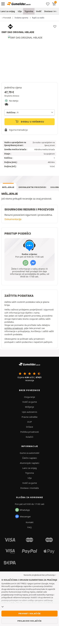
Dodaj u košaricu (32, 121)
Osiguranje (29, 396)
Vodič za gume (29, 401)
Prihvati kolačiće (29, 613)
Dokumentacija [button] (12, 219)
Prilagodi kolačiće (29, 621)
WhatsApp (25, 509)
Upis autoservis (29, 411)
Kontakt (29, 522)
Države (29, 426)
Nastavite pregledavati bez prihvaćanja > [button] (40, 575)
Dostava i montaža (29, 487)
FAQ (29, 527)
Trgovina (28, 11)
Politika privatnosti (29, 431)
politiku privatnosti (13, 328)
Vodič (38, 11)
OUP (29, 421)
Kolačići (29, 436)
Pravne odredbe (29, 416)
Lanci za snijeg (29, 468)
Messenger (25, 516)
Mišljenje (8, 187)
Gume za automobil (29, 452)
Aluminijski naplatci (29, 462)
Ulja (20, 11)
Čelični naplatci (29, 457)
